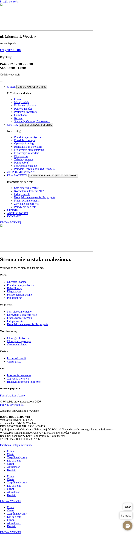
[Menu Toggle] (1, 81)
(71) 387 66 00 (10, 50)
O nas (10, 451)
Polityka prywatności (12, 404)
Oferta (10, 454)
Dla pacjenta (14, 460)
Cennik (11, 463)
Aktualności (14, 466)
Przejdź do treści (9, 1)
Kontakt (11, 470)
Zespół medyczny (17, 457)
